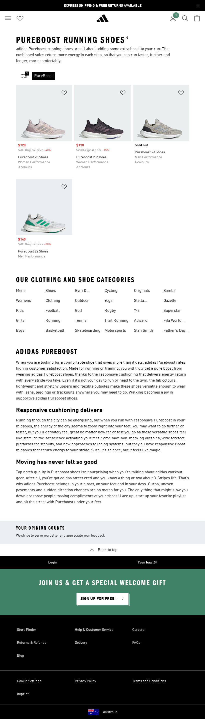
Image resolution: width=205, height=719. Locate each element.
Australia (110, 712)
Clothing (53, 301)
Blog (20, 655)
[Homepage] (102, 20)
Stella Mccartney (143, 301)
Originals (142, 291)
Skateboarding (87, 331)
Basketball (55, 331)
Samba (170, 291)
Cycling (111, 291)
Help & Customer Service (94, 630)
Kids (20, 311)
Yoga (108, 301)
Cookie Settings (29, 681)
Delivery (81, 642)
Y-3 (137, 311)
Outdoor (82, 301)
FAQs (136, 642)
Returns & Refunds (31, 642)
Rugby (110, 311)
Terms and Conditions (149, 681)
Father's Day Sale (175, 331)
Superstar (172, 311)
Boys (20, 331)
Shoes (51, 291)
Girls (20, 321)
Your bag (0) (147, 562)
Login (52, 562)
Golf (78, 311)
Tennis (80, 321)
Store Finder (26, 630)
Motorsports (115, 331)
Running (53, 321)
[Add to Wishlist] (64, 93)
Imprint (23, 694)
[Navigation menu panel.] (8, 18)
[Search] (185, 18)
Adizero (140, 321)
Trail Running (116, 321)
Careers (138, 630)
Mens (21, 291)
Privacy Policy (85, 681)
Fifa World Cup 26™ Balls (176, 321)
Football (53, 311)
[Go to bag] (197, 18)
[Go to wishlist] (20, 18)
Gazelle (170, 301)
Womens (23, 301)
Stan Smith (143, 331)
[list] (110, 76)
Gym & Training (82, 291)
